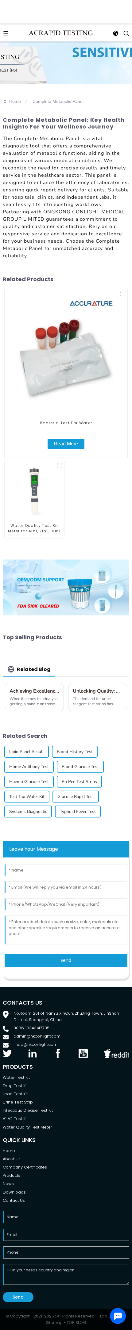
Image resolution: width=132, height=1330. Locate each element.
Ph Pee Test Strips (79, 782)
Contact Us (14, 1200)
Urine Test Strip (18, 1102)
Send (65, 960)
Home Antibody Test (29, 767)
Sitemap (54, 1322)
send (18, 1297)
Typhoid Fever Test (78, 811)
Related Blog (34, 669)
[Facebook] (58, 1053)
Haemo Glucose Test (29, 782)
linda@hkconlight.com (35, 1044)
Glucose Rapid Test (75, 796)
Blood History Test (75, 752)
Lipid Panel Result (26, 752)
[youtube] (83, 1053)
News (8, 1184)
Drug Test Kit (15, 1086)
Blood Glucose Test (80, 767)
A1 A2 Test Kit (15, 1119)
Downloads (14, 1192)
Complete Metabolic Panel (58, 101)
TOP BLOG (76, 1322)
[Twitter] (7, 1053)
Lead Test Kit (15, 1094)
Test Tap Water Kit (27, 796)
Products (11, 1175)
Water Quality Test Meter (27, 1127)
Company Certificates (25, 1167)
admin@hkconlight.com (37, 1036)
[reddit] (117, 1053)
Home (15, 101)
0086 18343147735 (31, 1028)
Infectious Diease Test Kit (28, 1110)
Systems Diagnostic (28, 811)
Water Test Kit (16, 1077)
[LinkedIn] (32, 1053)
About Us (12, 1159)
